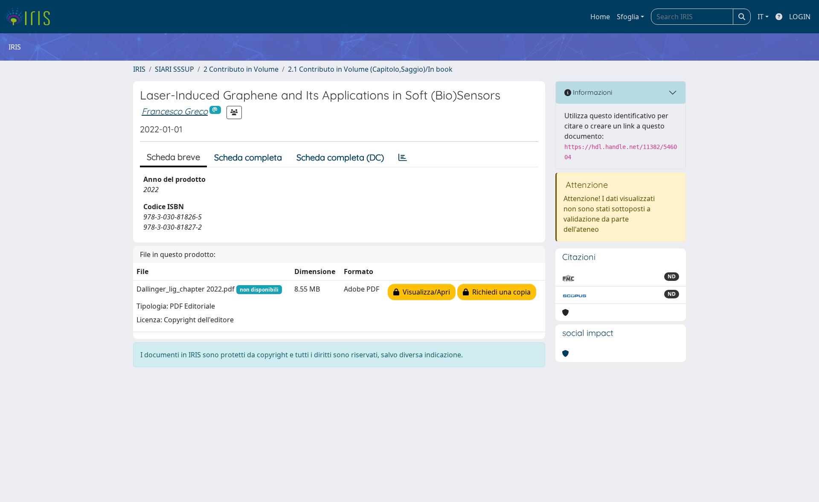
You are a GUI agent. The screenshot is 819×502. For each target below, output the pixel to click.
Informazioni (591, 92)
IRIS (139, 69)
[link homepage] (31, 16)
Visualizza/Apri (424, 292)
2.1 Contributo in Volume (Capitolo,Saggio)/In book (370, 69)
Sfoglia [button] (628, 16)
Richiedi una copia (500, 292)
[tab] (402, 157)
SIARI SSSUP (174, 69)
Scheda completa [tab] (248, 157)
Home (600, 16)
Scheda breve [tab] (173, 157)
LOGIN (799, 16)
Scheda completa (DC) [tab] (340, 157)
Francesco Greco (175, 111)
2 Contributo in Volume (241, 69)
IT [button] (761, 16)
